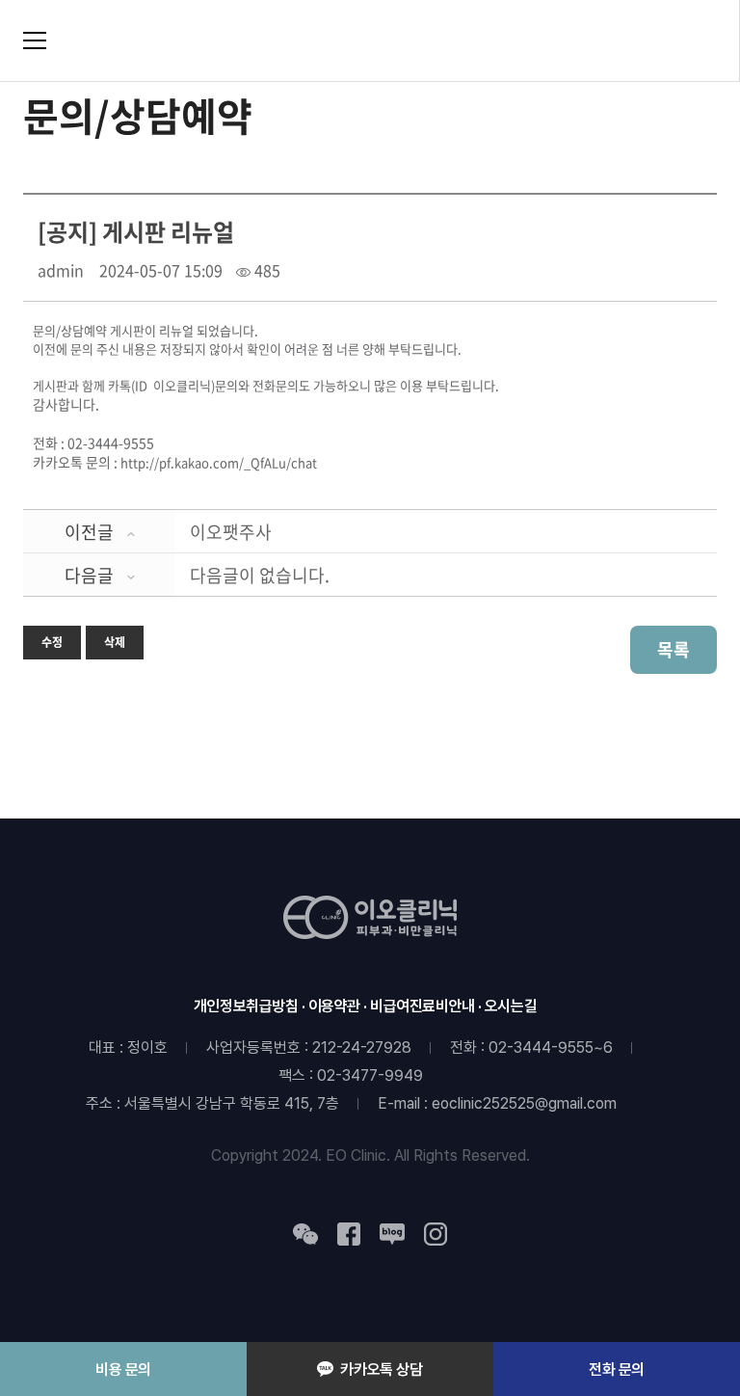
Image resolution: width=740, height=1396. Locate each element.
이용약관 (334, 1006)
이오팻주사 (231, 532)
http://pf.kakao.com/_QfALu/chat (218, 462)
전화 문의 (617, 1369)
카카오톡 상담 (381, 1369)
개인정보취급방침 (246, 1006)
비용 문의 (123, 1369)
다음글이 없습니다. (260, 575)
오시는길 (511, 1006)
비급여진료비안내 (422, 1006)
